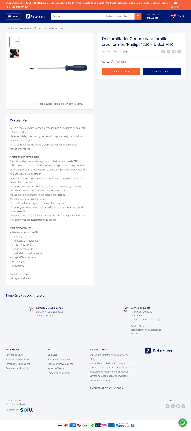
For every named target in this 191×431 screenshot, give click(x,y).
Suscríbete (176, 7)
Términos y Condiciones (18, 364)
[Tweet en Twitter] (174, 51)
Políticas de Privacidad (17, 359)
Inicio (8, 28)
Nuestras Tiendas (57, 368)
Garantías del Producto (17, 368)
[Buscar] (138, 16)
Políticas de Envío (15, 355)
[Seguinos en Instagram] (173, 406)
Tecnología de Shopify (16, 404)
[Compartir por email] (179, 51)
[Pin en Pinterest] (168, 51)
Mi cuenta (153, 17)
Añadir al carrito (121, 71)
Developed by (12, 410)
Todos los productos (22, 28)
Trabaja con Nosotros (59, 373)
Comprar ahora (162, 71)
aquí (50, 315)
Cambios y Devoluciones (60, 364)
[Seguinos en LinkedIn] (183, 406)
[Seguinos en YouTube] (178, 406)
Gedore (106, 52)
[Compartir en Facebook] (163, 51)
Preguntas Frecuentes (59, 359)
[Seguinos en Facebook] (167, 406)
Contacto (52, 355)
